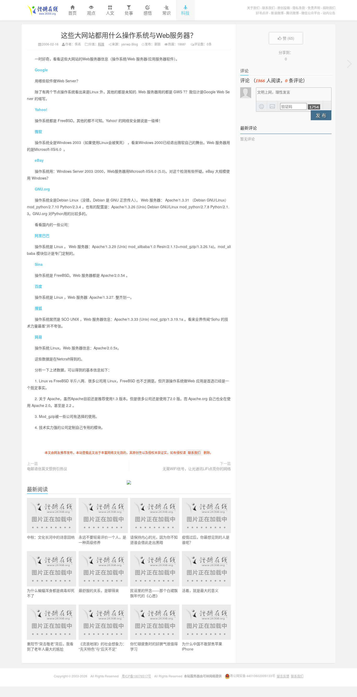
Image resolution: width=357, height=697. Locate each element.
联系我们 (268, 7)
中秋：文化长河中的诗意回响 (50, 537)
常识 (166, 13)
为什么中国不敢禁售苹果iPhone (202, 646)
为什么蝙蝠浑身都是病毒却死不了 (50, 593)
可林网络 (209, 676)
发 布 (321, 115)
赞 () (288, 38)
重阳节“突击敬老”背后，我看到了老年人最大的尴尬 (50, 646)
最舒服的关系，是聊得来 (99, 590)
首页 (72, 13)
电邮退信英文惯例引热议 (47, 468)
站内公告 (329, 13)
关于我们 (253, 7)
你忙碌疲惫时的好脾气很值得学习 (154, 646)
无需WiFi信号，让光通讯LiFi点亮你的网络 (197, 468)
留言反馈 (283, 676)
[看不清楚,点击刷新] (314, 107)
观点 (91, 13)
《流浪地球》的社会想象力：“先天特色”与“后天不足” (102, 646)
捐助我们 (329, 7)
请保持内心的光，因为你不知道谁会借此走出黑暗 (154, 539)
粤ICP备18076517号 (136, 676)
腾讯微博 (292, 13)
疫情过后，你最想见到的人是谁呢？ (205, 539)
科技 (185, 13)
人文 (110, 13)
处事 (129, 13)
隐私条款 (298, 7)
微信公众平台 (310, 13)
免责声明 (314, 7)
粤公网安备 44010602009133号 (252, 676)
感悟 (147, 13)
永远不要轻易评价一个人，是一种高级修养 (102, 539)
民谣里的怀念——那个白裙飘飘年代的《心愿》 (154, 593)
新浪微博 (277, 13)
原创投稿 (283, 7)
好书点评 (262, 13)
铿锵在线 (42, 10)
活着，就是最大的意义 (200, 590)
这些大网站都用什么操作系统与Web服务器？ (129, 35)
